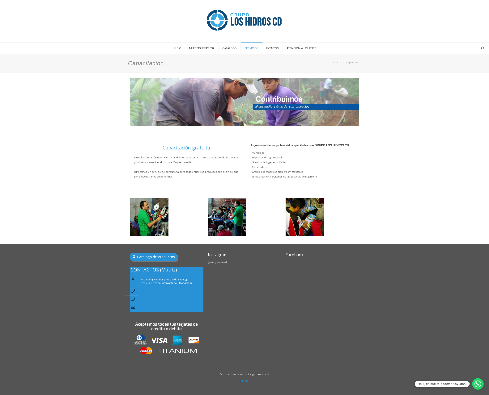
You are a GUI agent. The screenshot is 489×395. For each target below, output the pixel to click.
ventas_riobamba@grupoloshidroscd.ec (163, 308)
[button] (478, 384)
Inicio (336, 62)
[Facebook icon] (242, 381)
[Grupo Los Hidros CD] (244, 21)
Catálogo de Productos (156, 257)
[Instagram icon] (246, 381)
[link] (149, 217)
